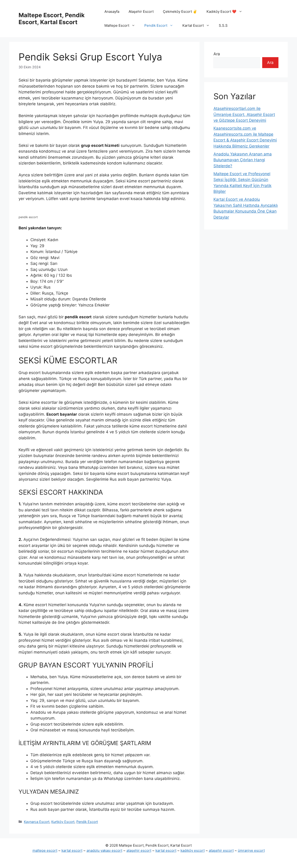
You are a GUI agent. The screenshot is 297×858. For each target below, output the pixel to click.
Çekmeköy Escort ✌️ (180, 11)
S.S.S (223, 25)
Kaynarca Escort (36, 822)
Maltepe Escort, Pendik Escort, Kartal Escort (52, 19)
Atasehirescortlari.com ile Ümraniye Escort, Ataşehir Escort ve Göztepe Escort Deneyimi (244, 114)
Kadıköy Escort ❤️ (221, 11)
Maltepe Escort (116, 25)
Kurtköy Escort (62, 822)
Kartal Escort (193, 25)
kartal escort (71, 850)
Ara (216, 54)
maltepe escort (44, 850)
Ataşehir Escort (141, 11)
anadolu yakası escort (104, 850)
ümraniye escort (251, 850)
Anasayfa (111, 11)
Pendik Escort (155, 25)
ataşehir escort (138, 850)
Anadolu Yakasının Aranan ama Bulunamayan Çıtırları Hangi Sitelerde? (242, 160)
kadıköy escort (193, 850)
